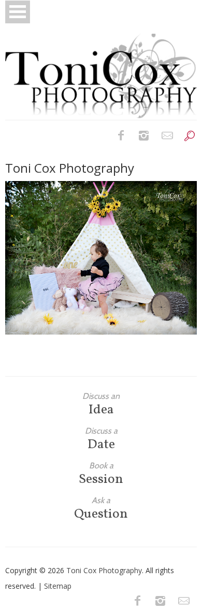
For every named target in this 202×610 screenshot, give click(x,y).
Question (101, 508)
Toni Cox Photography (104, 570)
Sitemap (57, 586)
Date (101, 439)
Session (101, 474)
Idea (101, 404)
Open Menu (17, 11)
